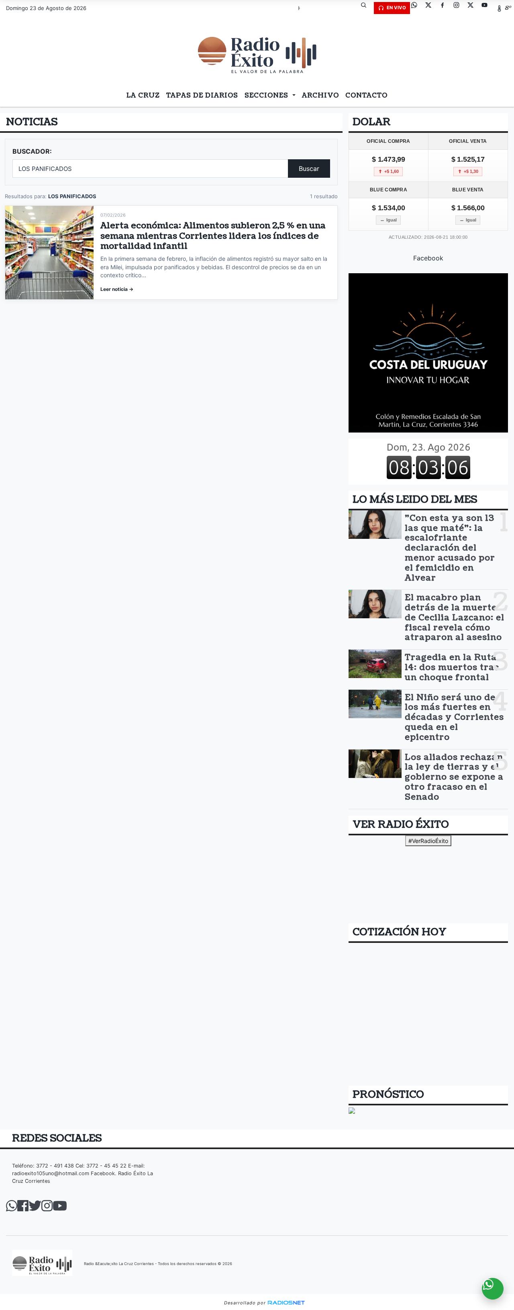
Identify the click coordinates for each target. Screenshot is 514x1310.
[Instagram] (459, 8)
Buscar (309, 169)
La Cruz (143, 95)
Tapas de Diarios (202, 95)
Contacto (366, 95)
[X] (431, 8)
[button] (366, 8)
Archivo (320, 95)
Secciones (267, 95)
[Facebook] (445, 8)
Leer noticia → (116, 289)
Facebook (428, 258)
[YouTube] (487, 8)
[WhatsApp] (417, 8)
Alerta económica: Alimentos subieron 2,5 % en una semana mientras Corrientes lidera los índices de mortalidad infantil (213, 236)
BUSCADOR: (32, 151)
